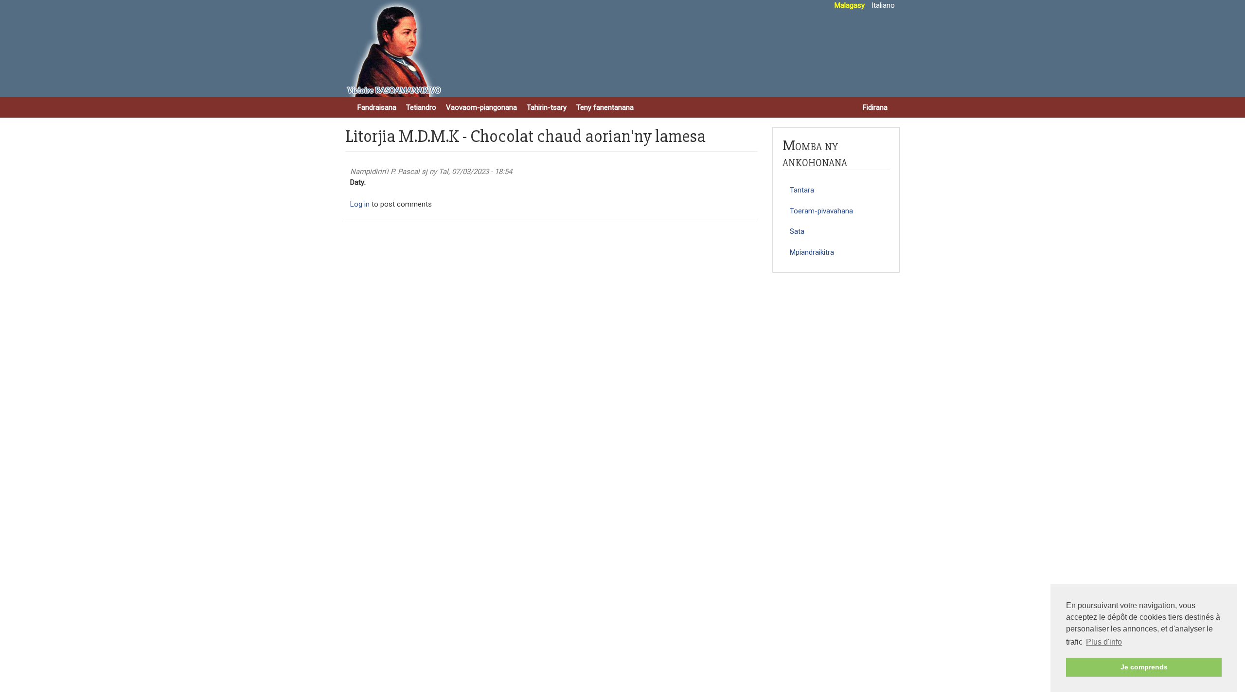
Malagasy (850, 5)
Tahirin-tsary (547, 107)
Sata (797, 231)
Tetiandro (421, 107)
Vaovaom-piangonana (481, 107)
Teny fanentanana (605, 107)
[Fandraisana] (394, 48)
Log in (360, 204)
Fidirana (875, 107)
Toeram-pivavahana (821, 211)
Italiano (883, 5)
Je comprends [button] (1144, 667)
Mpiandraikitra (812, 252)
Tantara (802, 190)
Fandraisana (376, 107)
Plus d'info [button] (1104, 642)
